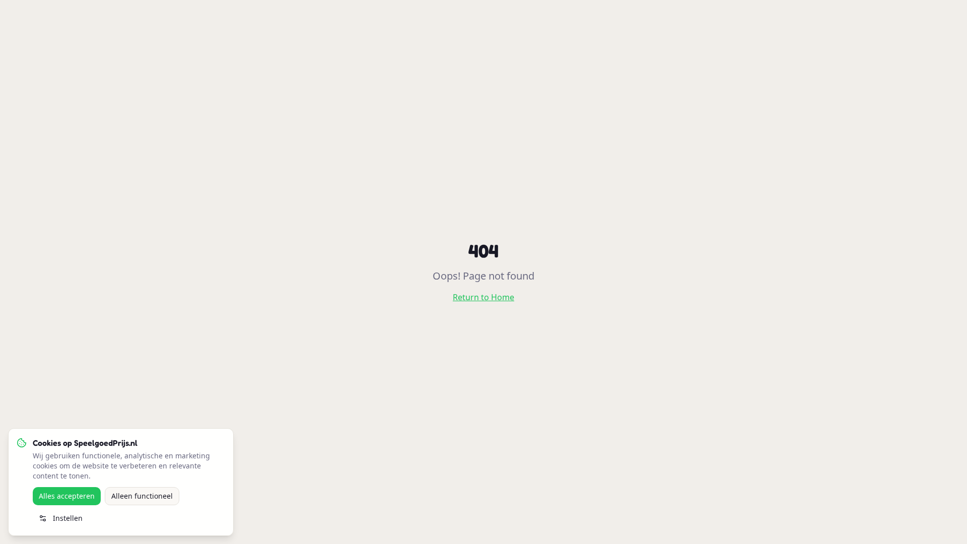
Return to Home (483, 297)
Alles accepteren (67, 496)
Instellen (68, 518)
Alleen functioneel (142, 496)
